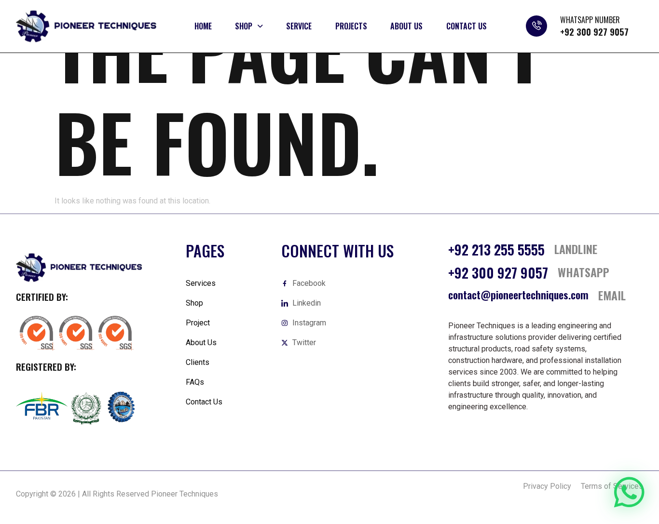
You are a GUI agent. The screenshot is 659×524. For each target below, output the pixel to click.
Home (203, 26)
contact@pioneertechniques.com (518, 294)
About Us (406, 26)
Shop (243, 26)
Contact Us (466, 26)
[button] (249, 26)
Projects (351, 26)
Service (299, 26)
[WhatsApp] (629, 492)
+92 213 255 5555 (496, 249)
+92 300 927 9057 (594, 32)
